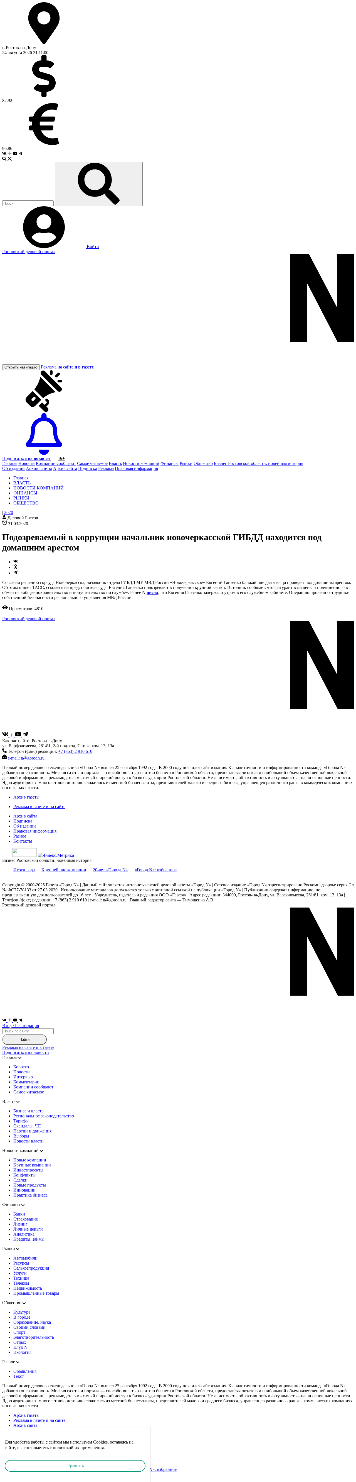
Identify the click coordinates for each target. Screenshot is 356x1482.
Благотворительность (33, 1337)
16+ (61, 458)
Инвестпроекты (28, 1170)
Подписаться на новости (25, 1052)
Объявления (24, 1371)
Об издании (13, 468)
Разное (19, 836)
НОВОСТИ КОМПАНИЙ (38, 488)
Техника (21, 1278)
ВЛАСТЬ (22, 483)
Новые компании (29, 1160)
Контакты (22, 841)
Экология (22, 1352)
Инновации (24, 1190)
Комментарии (26, 1082)
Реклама (106, 468)
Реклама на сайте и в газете (28, 1047)
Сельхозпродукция (31, 1268)
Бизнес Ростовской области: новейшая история (258, 463)
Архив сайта (65, 468)
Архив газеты (39, 468)
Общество (203, 463)
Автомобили (25, 1258)
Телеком (21, 1283)
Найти (24, 1039)
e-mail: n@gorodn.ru (26, 758)
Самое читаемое (92, 463)
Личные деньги (28, 1229)
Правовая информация (136, 468)
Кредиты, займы (28, 1239)
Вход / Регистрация (20, 1025)
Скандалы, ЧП (27, 1126)
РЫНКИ (21, 498)
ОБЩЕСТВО (26, 503)
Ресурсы (21, 1263)
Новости (26, 463)
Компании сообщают (56, 463)
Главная (9, 463)
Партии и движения (32, 1131)
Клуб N (20, 1347)
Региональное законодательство (43, 1116)
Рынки (186, 463)
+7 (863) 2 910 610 (75, 751)
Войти (92, 246)
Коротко (21, 1066)
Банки (19, 1214)
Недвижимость (27, 1288)
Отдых (19, 1342)
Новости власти (28, 1141)
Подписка (87, 468)
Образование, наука (32, 1322)
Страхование (25, 1219)
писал (152, 592)
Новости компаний (141, 463)
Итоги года (24, 869)
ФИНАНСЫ (25, 493)
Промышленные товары (36, 1293)
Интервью (23, 1076)
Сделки (20, 1180)
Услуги (20, 1273)
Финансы (169, 463)
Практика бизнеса (30, 1195)
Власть (115, 463)
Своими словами (29, 1327)
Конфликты (24, 1175)
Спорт (19, 1332)
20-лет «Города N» (110, 869)
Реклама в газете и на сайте (39, 806)
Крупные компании (32, 1165)
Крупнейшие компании (63, 869)
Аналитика (23, 1234)
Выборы (21, 1136)
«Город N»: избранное (156, 869)
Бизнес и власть (28, 1111)
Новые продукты (29, 1185)
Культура (21, 1312)
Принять (75, 1465)
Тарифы (21, 1121)
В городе (21, 1317)
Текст (18, 1376)
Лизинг (20, 1224)
